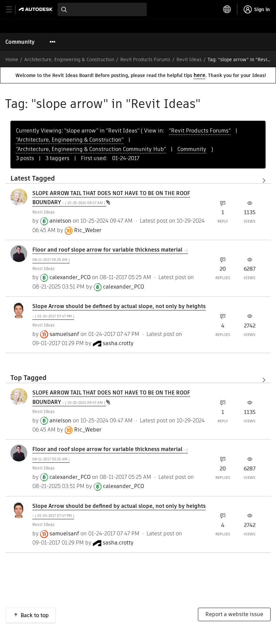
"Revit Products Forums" (200, 131)
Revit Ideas (189, 59)
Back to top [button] (35, 615)
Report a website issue (234, 614)
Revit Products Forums (145, 59)
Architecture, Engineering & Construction (69, 59)
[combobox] (102, 9)
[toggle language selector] (227, 9)
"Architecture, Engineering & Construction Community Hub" (91, 149)
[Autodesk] (36, 9)
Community (20, 42)
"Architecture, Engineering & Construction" (70, 140)
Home (11, 59)
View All (138, 180)
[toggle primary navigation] (12, 9)
